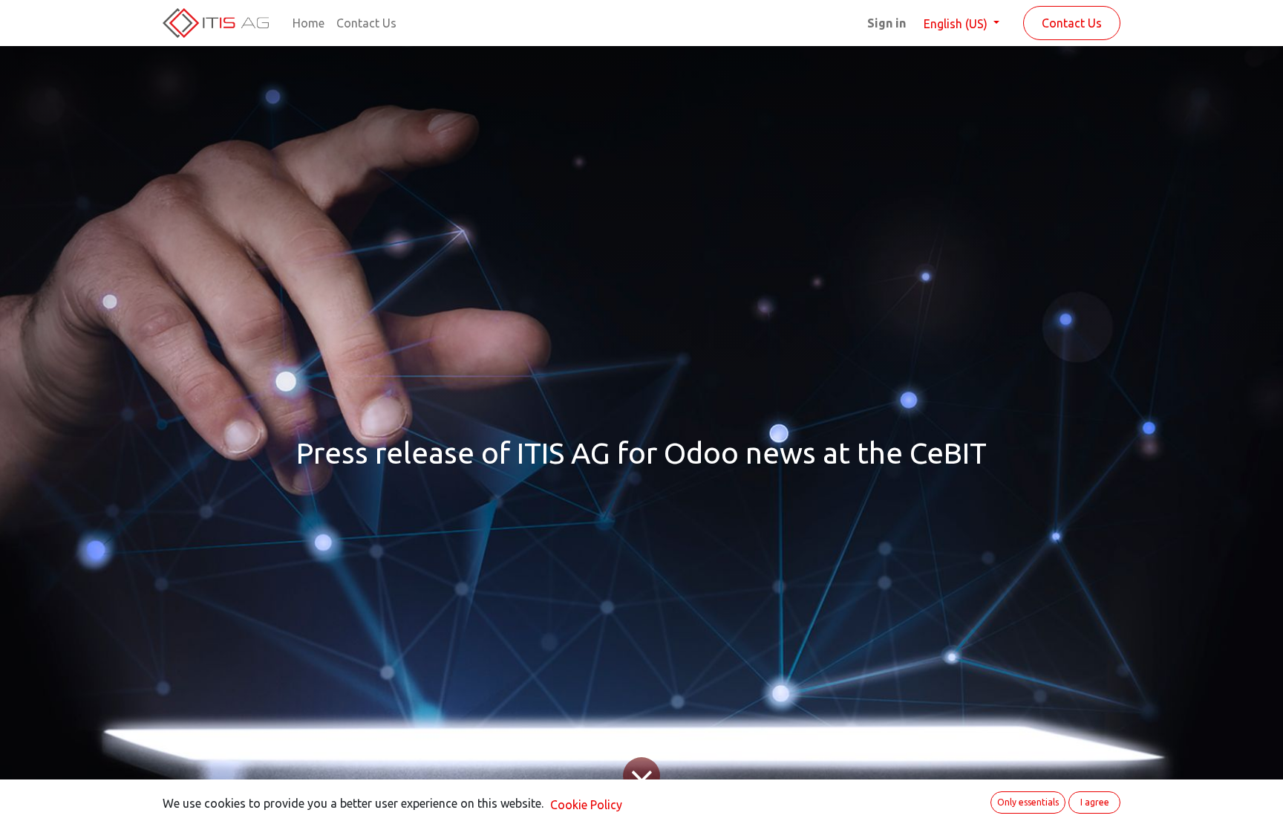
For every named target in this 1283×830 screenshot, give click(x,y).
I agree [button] (1094, 802)
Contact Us (1072, 23)
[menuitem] (308, 23)
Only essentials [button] (1028, 802)
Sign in (886, 23)
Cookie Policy (586, 804)
